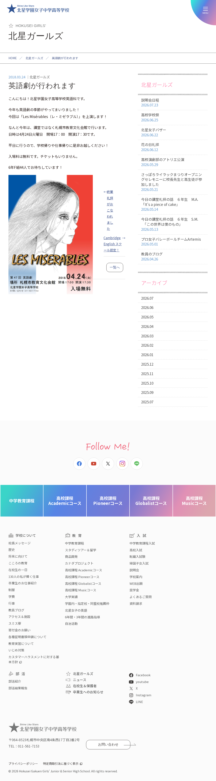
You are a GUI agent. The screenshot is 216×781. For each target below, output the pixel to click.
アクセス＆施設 (19, 616)
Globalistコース (151, 500)
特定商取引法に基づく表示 (60, 763)
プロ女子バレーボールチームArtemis (171, 241)
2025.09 (147, 392)
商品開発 (71, 556)
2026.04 (147, 326)
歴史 (11, 549)
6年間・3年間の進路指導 (82, 617)
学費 (11, 596)
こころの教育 (17, 563)
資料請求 (136, 603)
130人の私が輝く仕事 (23, 576)
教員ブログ (16, 610)
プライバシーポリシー (23, 763)
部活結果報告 (17, 688)
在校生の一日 (17, 570)
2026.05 (147, 316)
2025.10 (147, 383)
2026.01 (147, 354)
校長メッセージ (19, 543)
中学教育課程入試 (142, 543)
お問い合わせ (108, 744)
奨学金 (134, 590)
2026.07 (147, 298)
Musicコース (194, 500)
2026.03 (147, 335)
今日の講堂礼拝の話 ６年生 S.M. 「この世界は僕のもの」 (169, 224)
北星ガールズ (34, 58)
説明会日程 (150, 102)
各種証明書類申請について (27, 637)
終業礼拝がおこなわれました (110, 210)
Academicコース (64, 500)
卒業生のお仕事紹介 (22, 583)
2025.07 (147, 401)
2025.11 (147, 373)
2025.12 (147, 364)
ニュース (79, 679)
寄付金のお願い (19, 630)
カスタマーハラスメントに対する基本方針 (33, 659)
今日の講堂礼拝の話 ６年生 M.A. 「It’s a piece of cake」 (169, 204)
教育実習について (21, 643)
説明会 (134, 570)
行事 (11, 603)
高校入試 (136, 550)
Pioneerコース (108, 500)
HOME (12, 58)
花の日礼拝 (150, 147)
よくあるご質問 (141, 596)
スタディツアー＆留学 (80, 550)
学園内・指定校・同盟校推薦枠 (87, 603)
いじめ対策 (16, 650)
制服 (11, 590)
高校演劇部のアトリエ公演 (162, 162)
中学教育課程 (21, 501)
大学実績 (71, 596)
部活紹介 (14, 681)
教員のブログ (152, 256)
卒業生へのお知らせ (88, 691)
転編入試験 (137, 556)
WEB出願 (136, 583)
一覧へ (115, 267)
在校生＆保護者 (85, 685)
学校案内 (136, 576)
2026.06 (147, 307)
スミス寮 (14, 623)
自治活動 (71, 623)
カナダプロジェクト (79, 563)
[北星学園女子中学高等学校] (38, 8)
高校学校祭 (150, 117)
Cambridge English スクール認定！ (113, 243)
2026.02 (147, 345)
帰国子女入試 (139, 563)
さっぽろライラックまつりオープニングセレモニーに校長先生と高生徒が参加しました (171, 182)
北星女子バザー (153, 132)
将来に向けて (17, 556)
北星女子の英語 (76, 610)
